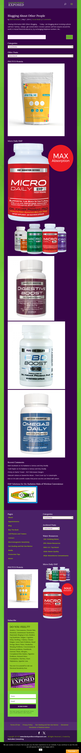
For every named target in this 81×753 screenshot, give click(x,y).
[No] (78, 748)
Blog (10, 526)
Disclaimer (64, 725)
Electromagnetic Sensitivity (18, 542)
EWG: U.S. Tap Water (51, 547)
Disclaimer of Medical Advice (39, 727)
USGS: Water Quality (51, 551)
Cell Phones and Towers (17, 534)
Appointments (13, 521)
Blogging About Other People (26, 15)
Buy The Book (13, 530)
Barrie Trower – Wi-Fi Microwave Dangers (29, 472)
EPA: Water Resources (51, 543)
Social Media (36, 19)
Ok (40, 750)
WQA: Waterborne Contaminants (55, 556)
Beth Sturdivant (15, 19)
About (10, 517)
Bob (9, 479)
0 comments (46, 19)
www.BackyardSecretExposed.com (33, 737)
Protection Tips (14, 554)
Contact (11, 538)
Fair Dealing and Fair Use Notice (20, 546)
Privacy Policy (28, 725)
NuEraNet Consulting (16, 739)
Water (10, 558)
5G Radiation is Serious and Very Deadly (34, 466)
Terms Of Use (15, 725)
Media (10, 550)
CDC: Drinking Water (51, 539)
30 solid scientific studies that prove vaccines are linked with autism (36, 479)
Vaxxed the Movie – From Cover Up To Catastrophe (39, 475)
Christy (10, 472)
